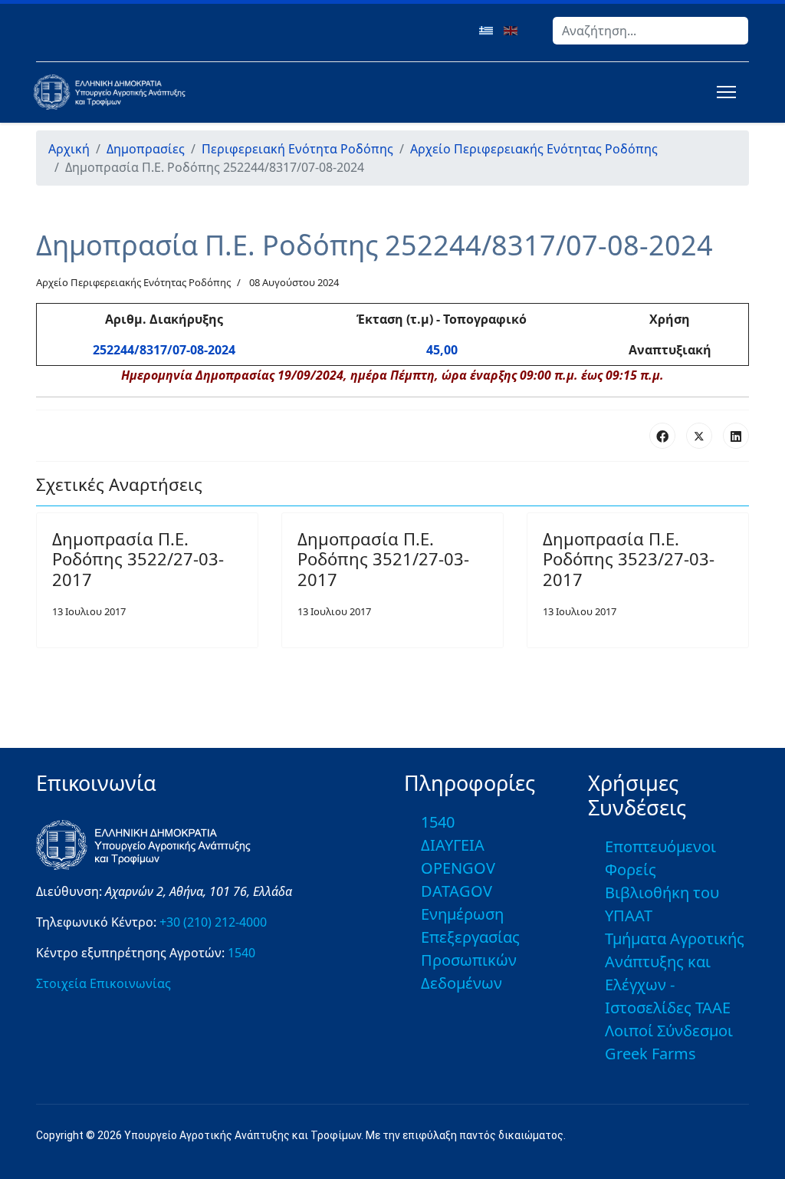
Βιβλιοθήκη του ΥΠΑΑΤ (662, 904)
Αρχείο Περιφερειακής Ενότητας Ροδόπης (133, 282)
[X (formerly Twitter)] (699, 436)
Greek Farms (650, 1053)
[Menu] (723, 92)
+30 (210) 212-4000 (213, 922)
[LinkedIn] (736, 436)
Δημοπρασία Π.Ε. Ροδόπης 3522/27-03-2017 (138, 559)
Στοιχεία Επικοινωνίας (103, 983)
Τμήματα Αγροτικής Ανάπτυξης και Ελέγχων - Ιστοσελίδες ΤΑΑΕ (674, 973)
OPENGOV (458, 868)
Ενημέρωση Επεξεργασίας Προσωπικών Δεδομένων (470, 948)
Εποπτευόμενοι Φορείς (660, 858)
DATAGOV (456, 891)
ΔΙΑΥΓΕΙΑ (452, 845)
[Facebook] (662, 436)
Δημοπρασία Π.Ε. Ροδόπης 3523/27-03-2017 (628, 559)
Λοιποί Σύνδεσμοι (669, 1030)
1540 (241, 952)
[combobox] (650, 30)
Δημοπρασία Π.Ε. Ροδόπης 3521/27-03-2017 (383, 559)
